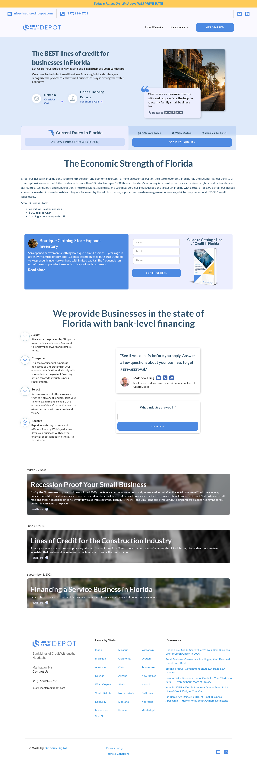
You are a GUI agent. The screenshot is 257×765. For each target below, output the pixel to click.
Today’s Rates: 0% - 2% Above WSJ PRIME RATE (128, 3)
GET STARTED (215, 27)
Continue (158, 426)
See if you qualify (182, 142)
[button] (179, 27)
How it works (154, 27)
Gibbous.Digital (56, 748)
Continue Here (156, 272)
